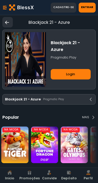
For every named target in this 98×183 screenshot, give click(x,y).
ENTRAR (87, 7)
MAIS (85, 117)
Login (70, 74)
